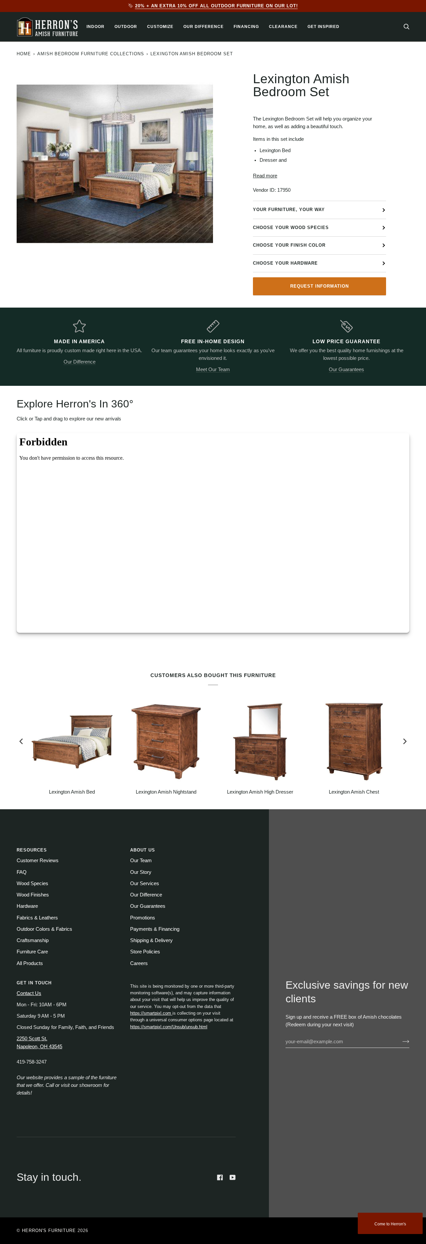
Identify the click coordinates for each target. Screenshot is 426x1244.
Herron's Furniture (49, 1230)
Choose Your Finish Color (289, 245)
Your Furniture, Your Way (289, 209)
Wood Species (32, 883)
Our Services (144, 883)
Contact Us (29, 993)
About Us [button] (142, 850)
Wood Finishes (33, 894)
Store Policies (145, 951)
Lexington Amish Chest (354, 792)
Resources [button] (32, 850)
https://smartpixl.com (151, 1013)
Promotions (142, 917)
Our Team (141, 860)
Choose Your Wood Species (291, 227)
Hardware (27, 906)
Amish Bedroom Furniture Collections (90, 53)
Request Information (319, 286)
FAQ (22, 872)
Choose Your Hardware (285, 263)
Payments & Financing (154, 929)
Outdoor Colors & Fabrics (44, 929)
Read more (265, 175)
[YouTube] (233, 1177)
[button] (95, 27)
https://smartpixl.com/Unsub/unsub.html (168, 1026)
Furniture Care (32, 951)
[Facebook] (220, 1177)
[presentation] (21, 741)
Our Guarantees (346, 369)
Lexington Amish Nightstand (166, 792)
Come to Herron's (390, 1224)
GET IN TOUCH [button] (34, 982)
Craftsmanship (33, 940)
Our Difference (80, 362)
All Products (30, 963)
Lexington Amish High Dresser (260, 792)
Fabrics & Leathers (37, 917)
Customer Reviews (38, 860)
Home (24, 53)
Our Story (140, 872)
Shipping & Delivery (151, 940)
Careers (139, 963)
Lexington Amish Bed (72, 792)
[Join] (400, 1041)
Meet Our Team (213, 369)
